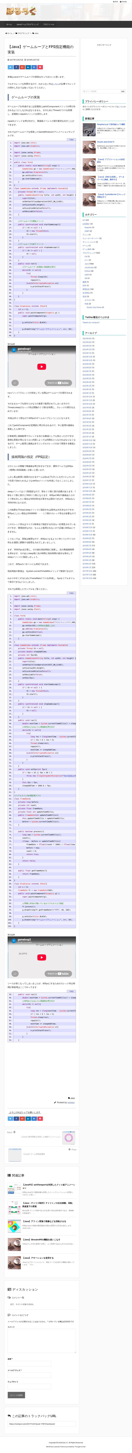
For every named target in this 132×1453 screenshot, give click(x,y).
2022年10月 (87, 360)
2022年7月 (86, 371)
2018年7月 (86, 545)
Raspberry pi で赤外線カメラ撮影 (111, 124)
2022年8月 (87, 367)
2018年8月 (87, 542)
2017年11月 (87, 575)
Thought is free (80, 1447)
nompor (71, 1102)
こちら (56, 84)
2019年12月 (87, 484)
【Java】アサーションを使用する (38, 1258)
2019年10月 (87, 491)
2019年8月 (87, 498)
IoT (83, 220)
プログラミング (88, 253)
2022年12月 (87, 357)
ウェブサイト (13, 1382)
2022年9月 (87, 364)
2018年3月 (87, 560)
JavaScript (89, 267)
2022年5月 (87, 378)
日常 (84, 285)
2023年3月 (87, 349)
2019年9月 (87, 495)
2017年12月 (87, 571)
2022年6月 (87, 375)
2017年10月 (87, 578)
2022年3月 (87, 386)
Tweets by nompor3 (90, 322)
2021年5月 (86, 422)
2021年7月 (86, 415)
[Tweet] (10, 67)
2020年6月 (87, 462)
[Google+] (22, 67)
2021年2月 (86, 433)
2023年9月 (87, 338)
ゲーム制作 (87, 249)
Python (87, 271)
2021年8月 (86, 411)
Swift (87, 275)
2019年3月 (87, 516)
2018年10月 (87, 535)
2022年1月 (86, 393)
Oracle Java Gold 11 (105, 142)
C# (86, 256)
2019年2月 (86, 520)
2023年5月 (87, 346)
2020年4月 (87, 469)
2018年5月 (87, 553)
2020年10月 (87, 447)
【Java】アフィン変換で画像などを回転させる (44, 1221)
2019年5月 (87, 509)
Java (73, 1098)
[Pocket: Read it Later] (40, 67)
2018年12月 (87, 527)
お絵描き (86, 224)
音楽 (84, 296)
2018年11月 (87, 531)
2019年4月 (87, 513)
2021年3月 (86, 429)
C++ (86, 260)
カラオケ (88, 300)
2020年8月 (87, 455)
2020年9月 (87, 451)
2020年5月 (87, 466)
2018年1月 (86, 567)
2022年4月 (87, 382)
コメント (11, 1327)
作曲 (86, 304)
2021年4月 (86, 426)
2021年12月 (87, 396)
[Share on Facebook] (16, 67)
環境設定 (86, 289)
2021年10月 (87, 404)
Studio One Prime (94, 307)
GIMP (87, 231)
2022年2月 (86, 389)
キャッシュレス (88, 242)
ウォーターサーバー (90, 238)
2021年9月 (86, 407)
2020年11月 (87, 444)
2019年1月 (86, 524)
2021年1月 (86, 436)
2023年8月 (87, 342)
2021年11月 (87, 400)
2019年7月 (86, 502)
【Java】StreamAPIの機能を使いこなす (41, 1239)
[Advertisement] (42, 1071)
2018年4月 (87, 556)
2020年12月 (87, 440)
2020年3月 (87, 473)
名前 (10, 1359)
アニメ (85, 235)
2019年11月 (87, 487)
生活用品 (86, 293)
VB (86, 278)
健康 (84, 282)
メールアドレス (15, 1370)
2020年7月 (87, 458)
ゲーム (85, 245)
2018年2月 (86, 564)
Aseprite (88, 227)
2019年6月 (87, 505)
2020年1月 (86, 480)
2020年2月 (87, 476)
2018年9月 (87, 538)
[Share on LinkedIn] (28, 67)
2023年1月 (86, 353)
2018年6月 (87, 549)
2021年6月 (86, 418)
